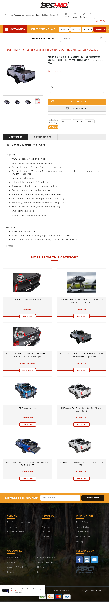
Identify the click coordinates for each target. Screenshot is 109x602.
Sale (39, 572)
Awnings (11, 562)
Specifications (43, 136)
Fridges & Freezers (46, 558)
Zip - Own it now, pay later (19, 522)
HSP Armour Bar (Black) (28, 408)
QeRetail (97, 590)
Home (44, 522)
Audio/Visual (13, 557)
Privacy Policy (82, 527)
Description (16, 136)
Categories (17, 29)
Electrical (11, 572)
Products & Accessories (14, 15)
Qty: (52, 87)
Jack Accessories (45, 562)
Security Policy (83, 537)
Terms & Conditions (85, 522)
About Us (30, 15)
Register (83, 17)
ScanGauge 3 (16, 591)
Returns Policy (82, 532)
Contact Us (54, 15)
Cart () (101, 21)
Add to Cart (79, 101)
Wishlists (66, 17)
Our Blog (46, 532)
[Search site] (101, 38)
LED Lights (42, 567)
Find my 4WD (100, 29)
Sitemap (80, 541)
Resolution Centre (15, 532)
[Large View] (7, 103)
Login (75, 17)
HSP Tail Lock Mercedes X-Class (27, 300)
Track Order (12, 527)
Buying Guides (42, 15)
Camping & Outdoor (16, 567)
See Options (27, 370)
